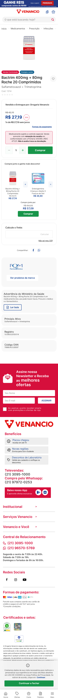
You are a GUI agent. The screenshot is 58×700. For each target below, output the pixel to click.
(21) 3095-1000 (17, 474)
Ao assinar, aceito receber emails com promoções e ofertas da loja (24, 409)
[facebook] (33, 250)
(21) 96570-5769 (21, 548)
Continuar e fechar (29, 683)
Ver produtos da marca (22, 277)
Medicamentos (18, 28)
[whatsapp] (39, 250)
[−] (9, 150)
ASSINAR (46, 400)
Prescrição (34, 28)
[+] (22, 150)
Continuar (41, 677)
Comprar (28, 213)
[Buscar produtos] (53, 19)
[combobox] (29, 19)
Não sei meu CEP (46, 241)
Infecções (48, 28)
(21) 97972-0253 (18, 482)
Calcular (44, 234)
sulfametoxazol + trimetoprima (21, 86)
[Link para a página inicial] (4, 28)
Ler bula (14, 307)
